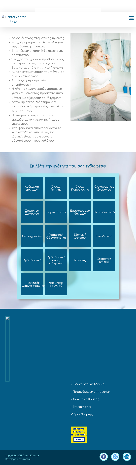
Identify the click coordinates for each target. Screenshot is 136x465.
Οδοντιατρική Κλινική (88, 384)
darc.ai (26, 459)
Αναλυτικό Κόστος (86, 399)
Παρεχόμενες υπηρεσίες (91, 391)
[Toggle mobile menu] (131, 18)
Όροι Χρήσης (83, 414)
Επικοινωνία (82, 406)
